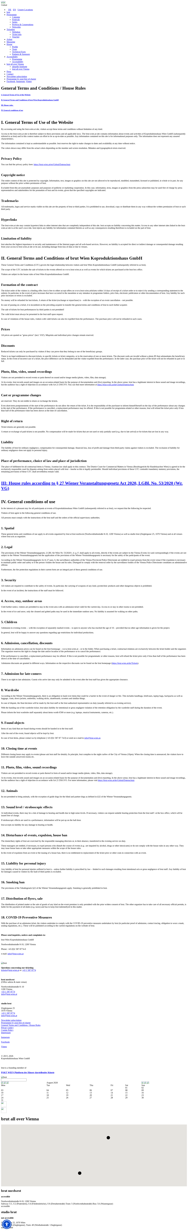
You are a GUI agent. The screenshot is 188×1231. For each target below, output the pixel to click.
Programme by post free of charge (16, 1023)
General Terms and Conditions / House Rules (20, 1025)
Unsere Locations (25, 10)
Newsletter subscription (11, 1020)
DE (9, 10)
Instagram (20, 81)
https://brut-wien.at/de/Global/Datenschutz (115, 384)
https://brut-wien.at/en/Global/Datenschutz (52, 164)
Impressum (6, 1032)
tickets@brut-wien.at (10, 970)
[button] (108, 1137)
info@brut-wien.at (92, 738)
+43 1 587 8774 (29, 970)
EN (14, 10)
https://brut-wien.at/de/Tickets (125, 663)
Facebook (11, 81)
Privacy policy (7, 1027)
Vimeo (29, 81)
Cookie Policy (7, 1030)
